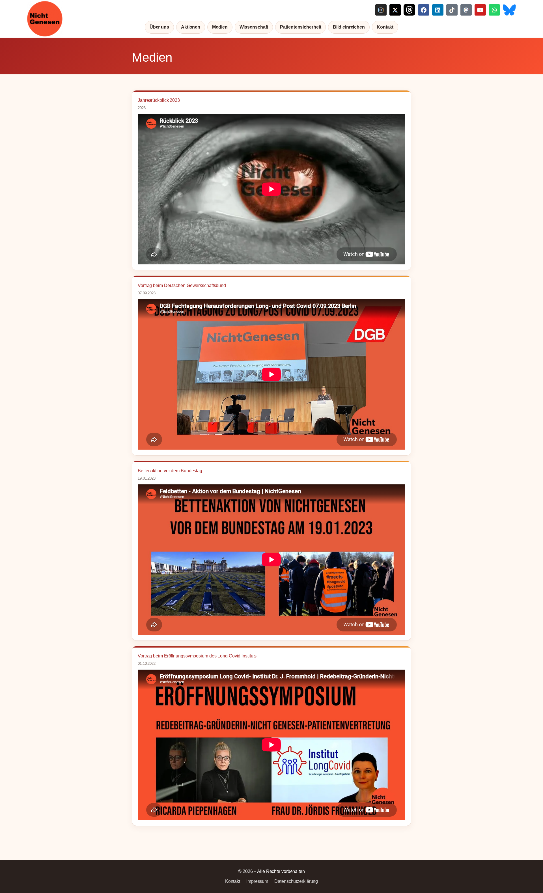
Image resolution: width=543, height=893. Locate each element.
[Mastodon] (466, 10)
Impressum (257, 881)
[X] (395, 10)
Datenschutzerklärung (296, 881)
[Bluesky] (509, 10)
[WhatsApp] (494, 10)
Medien (219, 27)
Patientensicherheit (300, 27)
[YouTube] (480, 10)
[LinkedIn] (437, 10)
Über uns (159, 27)
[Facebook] (423, 10)
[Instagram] (381, 10)
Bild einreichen (349, 27)
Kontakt (385, 27)
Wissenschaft (254, 27)
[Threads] (409, 10)
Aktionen (190, 27)
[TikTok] (452, 10)
